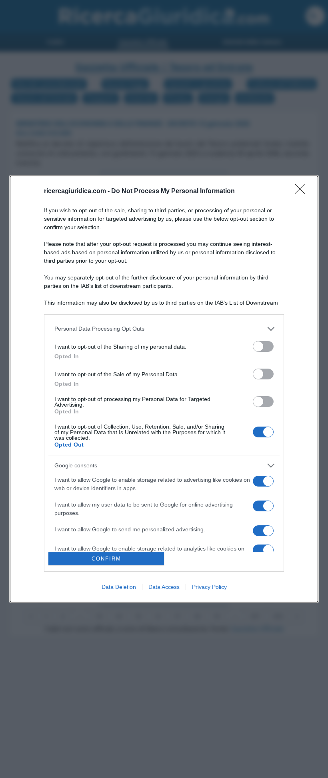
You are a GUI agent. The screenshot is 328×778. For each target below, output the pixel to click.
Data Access (164, 587)
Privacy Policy (209, 587)
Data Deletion (119, 587)
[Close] (302, 191)
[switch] (263, 346)
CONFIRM (106, 559)
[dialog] (164, 389)
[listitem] (164, 329)
